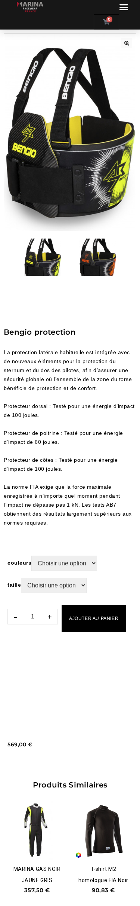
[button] (123, 7)
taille (14, 585)
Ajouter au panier (93, 618)
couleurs (19, 563)
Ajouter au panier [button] (36, 849)
